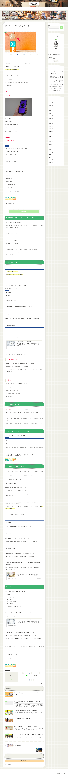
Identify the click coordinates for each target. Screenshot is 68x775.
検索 (49, 25)
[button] (37, 55)
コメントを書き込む (25, 760)
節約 (9, 670)
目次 (24, 211)
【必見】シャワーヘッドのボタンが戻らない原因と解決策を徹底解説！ (56, 77)
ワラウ (8, 443)
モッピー (9, 440)
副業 (6, 670)
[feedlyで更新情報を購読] (31, 680)
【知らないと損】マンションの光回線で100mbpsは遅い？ (56, 72)
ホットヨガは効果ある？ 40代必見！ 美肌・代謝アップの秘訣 (55, 89)
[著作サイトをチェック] (29, 680)
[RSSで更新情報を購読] (33, 680)
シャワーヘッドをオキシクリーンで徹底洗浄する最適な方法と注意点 (56, 85)
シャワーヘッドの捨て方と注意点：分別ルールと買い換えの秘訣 (56, 81)
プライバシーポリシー (60, 771)
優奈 (56, 48)
